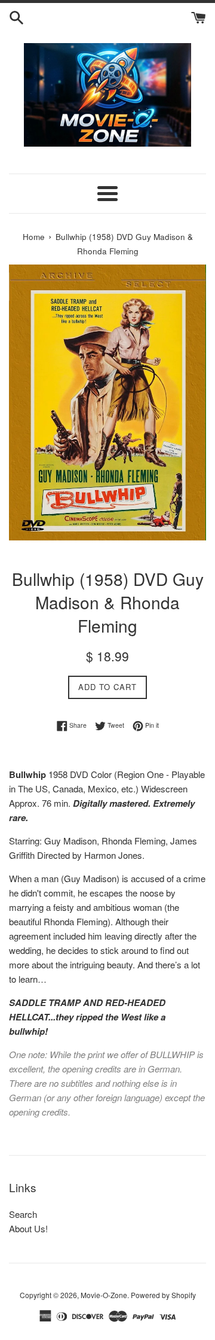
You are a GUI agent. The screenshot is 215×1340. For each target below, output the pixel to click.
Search (23, 1214)
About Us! (28, 1228)
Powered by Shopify (163, 1295)
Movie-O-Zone (104, 1295)
